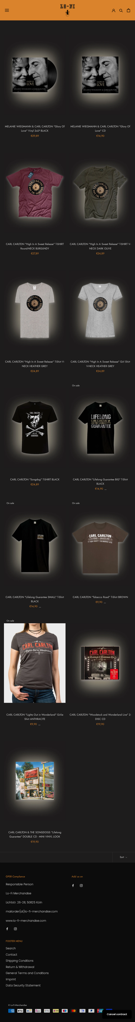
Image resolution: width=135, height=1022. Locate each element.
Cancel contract (117, 1014)
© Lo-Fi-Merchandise (17, 1005)
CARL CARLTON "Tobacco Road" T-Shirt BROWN (100, 597)
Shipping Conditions (19, 961)
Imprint (11, 979)
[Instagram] (15, 928)
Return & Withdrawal (20, 967)
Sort (122, 857)
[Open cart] (128, 10)
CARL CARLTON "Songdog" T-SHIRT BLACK (34, 479)
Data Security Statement (23, 985)
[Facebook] (7, 928)
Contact (11, 955)
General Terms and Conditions (27, 973)
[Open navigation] (7, 10)
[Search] (121, 10)
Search (11, 948)
